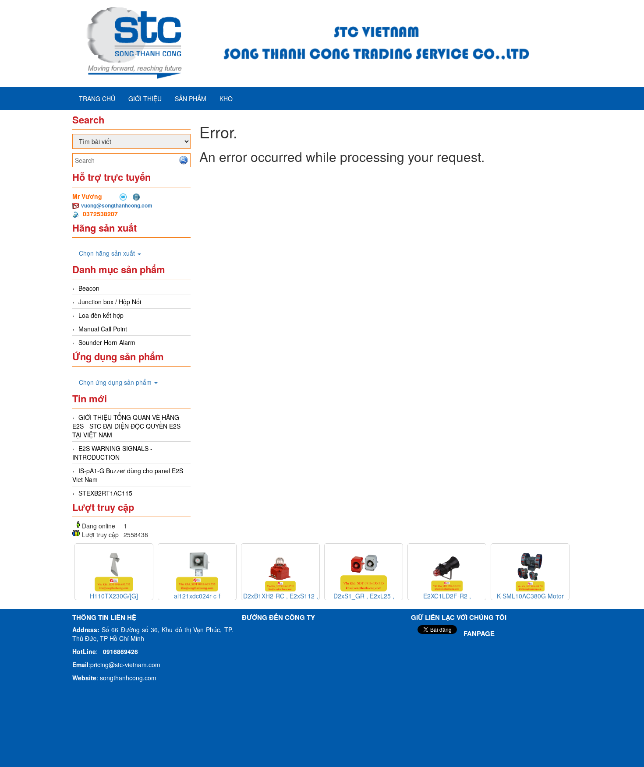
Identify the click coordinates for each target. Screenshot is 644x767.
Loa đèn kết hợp (101, 315)
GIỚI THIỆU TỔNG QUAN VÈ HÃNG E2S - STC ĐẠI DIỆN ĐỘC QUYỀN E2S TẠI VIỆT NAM (126, 426)
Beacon (88, 288)
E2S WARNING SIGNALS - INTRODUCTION (112, 452)
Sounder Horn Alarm (106, 342)
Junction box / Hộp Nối (109, 301)
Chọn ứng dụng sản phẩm (116, 382)
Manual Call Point (102, 328)
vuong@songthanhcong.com (116, 205)
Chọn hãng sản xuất (108, 253)
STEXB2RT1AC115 (105, 493)
